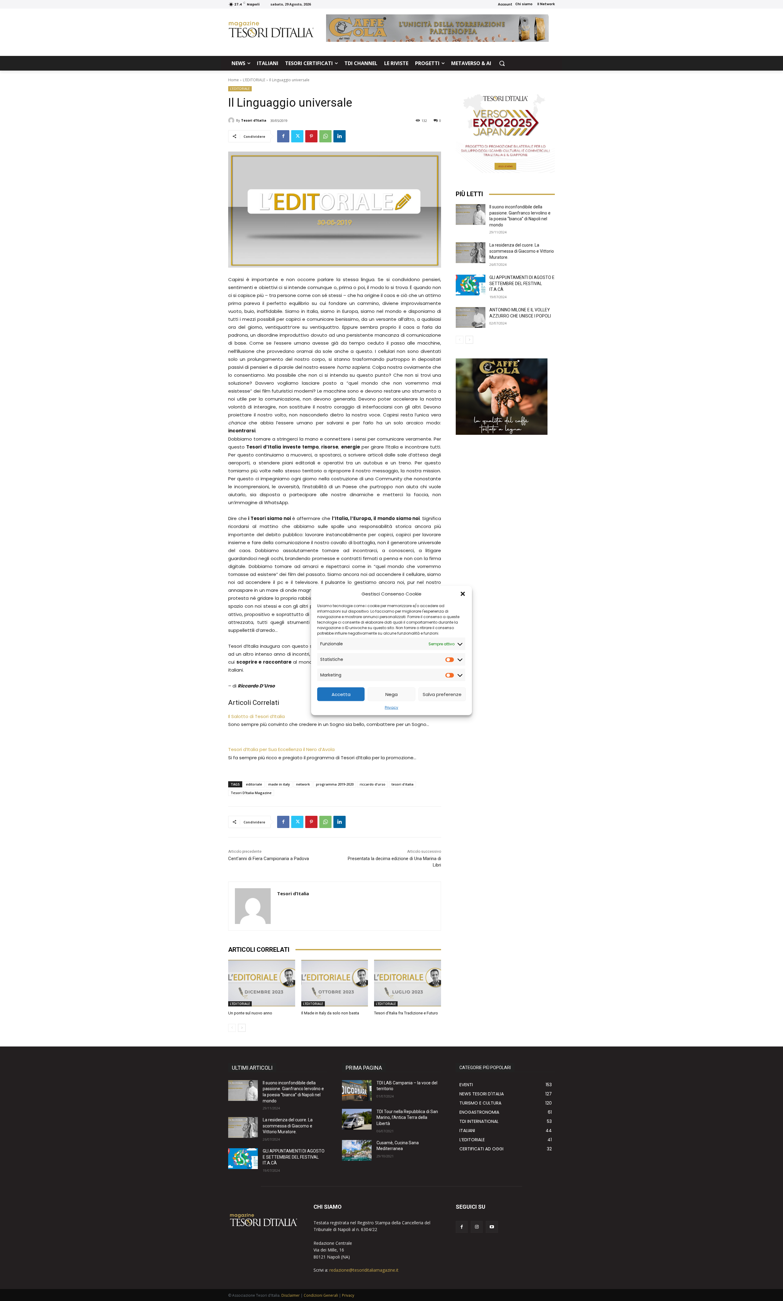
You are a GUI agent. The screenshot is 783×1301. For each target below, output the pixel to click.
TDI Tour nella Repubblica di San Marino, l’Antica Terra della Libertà (407, 1117)
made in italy (279, 784)
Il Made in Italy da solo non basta (330, 1013)
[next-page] (242, 1028)
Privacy (391, 707)
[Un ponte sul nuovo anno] (261, 983)
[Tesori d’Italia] (232, 120)
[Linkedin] (339, 136)
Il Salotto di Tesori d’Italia (256, 716)
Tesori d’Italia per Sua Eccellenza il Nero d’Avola (281, 749)
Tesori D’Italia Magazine (251, 792)
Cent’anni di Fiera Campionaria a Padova (268, 858)
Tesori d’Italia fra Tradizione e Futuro (406, 1013)
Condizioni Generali (321, 1295)
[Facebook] (283, 136)
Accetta (341, 694)
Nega (391, 694)
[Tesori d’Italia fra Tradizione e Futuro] (407, 983)
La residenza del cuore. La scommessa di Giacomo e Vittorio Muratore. (521, 251)
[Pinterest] (311, 136)
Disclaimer (290, 1295)
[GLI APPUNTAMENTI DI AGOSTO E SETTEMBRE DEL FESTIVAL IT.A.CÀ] (470, 285)
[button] (463, 594)
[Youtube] (492, 1227)
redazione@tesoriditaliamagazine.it (364, 1270)
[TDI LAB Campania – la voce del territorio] (357, 1090)
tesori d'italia (403, 784)
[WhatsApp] (325, 136)
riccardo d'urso (372, 784)
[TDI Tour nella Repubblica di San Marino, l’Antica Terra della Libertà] (357, 1119)
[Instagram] (477, 1227)
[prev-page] (232, 1028)
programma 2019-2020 (335, 784)
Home (233, 79)
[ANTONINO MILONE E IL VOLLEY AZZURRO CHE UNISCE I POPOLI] (470, 317)
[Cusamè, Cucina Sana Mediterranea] (357, 1150)
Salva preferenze (442, 694)
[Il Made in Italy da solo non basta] (334, 983)
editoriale (254, 784)
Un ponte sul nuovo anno (250, 1013)
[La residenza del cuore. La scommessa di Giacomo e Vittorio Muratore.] (470, 252)
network (303, 784)
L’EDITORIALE (254, 79)
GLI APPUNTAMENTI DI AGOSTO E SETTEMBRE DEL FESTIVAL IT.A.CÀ (522, 283)
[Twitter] (297, 136)
